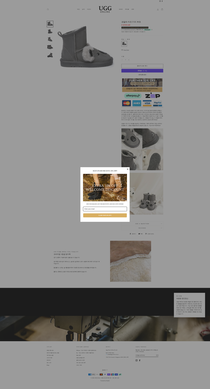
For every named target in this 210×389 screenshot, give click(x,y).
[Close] (128, 169)
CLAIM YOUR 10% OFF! (105, 215)
